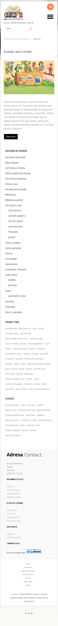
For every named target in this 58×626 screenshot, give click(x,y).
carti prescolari (36, 338)
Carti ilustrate (14, 210)
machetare (30, 415)
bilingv (41, 328)
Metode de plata (13, 517)
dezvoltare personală (15, 157)
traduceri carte (33, 425)
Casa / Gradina (11, 343)
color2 (29, 613)
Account (7, 23)
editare (40, 405)
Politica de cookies (14, 497)
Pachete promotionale (15, 189)
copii (47, 343)
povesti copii (39, 369)
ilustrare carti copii (26, 410)
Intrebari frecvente (13, 537)
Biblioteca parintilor (14, 200)
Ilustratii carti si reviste (18, 51)
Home (28, 564)
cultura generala (13, 248)
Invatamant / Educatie (15, 269)
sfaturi (37, 384)
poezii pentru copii (17, 296)
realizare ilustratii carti (15, 379)
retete (29, 379)
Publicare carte (28, 574)
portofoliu (9, 301)
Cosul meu (11, 514)
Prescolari (13, 231)
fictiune (35, 353)
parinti (14, 369)
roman (36, 379)
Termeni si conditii (14, 490)
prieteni (19, 374)
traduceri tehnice (13, 435)
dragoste (41, 348)
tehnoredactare (12, 425)
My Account (22, 23)
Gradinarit (9, 358)
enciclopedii (11, 258)
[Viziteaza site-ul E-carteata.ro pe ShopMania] (34, 553)
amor (34, 328)
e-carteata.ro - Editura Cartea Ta (17, 39)
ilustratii (8, 363)
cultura (8, 348)
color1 (26, 613)
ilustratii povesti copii (14, 415)
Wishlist (14, 23)
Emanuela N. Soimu (13, 353)
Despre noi (11, 486)
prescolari (9, 374)
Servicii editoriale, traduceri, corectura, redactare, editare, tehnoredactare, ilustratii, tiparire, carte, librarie (29, 597)
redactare (24, 420)
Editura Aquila (11, 162)
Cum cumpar (12, 510)
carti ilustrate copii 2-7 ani (16, 338)
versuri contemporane (39, 389)
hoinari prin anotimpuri (34, 358)
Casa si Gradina (12, 242)
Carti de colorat (15, 221)
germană (12, 285)
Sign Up (31, 23)
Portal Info (11, 553)
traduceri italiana (12, 430)
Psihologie (10, 307)
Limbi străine (11, 274)
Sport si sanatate (13, 312)
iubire (23, 363)
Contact (28, 585)
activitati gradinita (16, 215)
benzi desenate (12, 405)
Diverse (8, 253)
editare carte (11, 410)
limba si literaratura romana (39, 363)
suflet (44, 384)
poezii (21, 369)
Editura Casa (11, 184)
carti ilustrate (26, 333)
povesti (11, 237)
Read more (10, 136)
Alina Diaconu (25, 328)
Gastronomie (11, 264)
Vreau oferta (28, 582)
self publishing (44, 420)
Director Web (20, 553)
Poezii (8, 290)
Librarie (28, 578)
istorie (16, 363)
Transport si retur (13, 521)
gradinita (19, 358)
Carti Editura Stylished (15, 178)
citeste (23, 343)
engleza (27, 353)
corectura (31, 405)
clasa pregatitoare (35, 343)
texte (23, 425)
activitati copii (11, 328)
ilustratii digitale (43, 410)
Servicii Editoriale (28, 571)
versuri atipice (21, 389)
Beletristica (10, 194)
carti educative (15, 226)
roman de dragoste (13, 384)
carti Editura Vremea (15, 168)
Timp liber (9, 389)
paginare (40, 415)
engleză (12, 280)
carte (23, 405)
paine (7, 369)
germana (44, 353)
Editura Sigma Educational (17, 173)
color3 (32, 613)
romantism (28, 384)
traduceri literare (28, 430)
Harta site (10, 534)
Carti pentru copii (13, 205)
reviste (34, 420)
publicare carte (12, 420)
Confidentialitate (13, 493)
